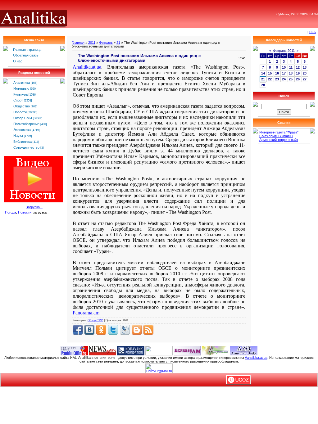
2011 (91, 42)
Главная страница (27, 50)
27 (305, 79)
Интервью (21, 88)
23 (277, 79)
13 (305, 67)
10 (284, 67)
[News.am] (102, 350)
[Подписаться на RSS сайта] (148, 330)
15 (270, 73)
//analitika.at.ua (256, 357)
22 (270, 79)
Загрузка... (34, 207)
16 (277, 73)
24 (284, 79)
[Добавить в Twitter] (113, 330)
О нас (17, 61)
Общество (21, 106)
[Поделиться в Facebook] (78, 330)
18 (291, 73)
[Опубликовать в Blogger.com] (137, 330)
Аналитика (21, 82)
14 (263, 73)
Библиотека (22, 141)
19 (298, 73)
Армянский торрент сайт (278, 140)
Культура (20, 94)
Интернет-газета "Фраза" (278, 132)
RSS (312, 32)
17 (284, 73)
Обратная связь (26, 55)
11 (291, 67)
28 (263, 85)
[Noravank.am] (130, 350)
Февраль (106, 42)
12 (298, 67)
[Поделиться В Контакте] (89, 330)
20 (305, 73)
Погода (10, 212)
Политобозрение (26, 124)
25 (291, 79)
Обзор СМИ (22, 118)
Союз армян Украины (276, 136)
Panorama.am (86, 312)
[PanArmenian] (74, 350)
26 (298, 79)
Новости (20, 112)
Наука (18, 136)
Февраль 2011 (284, 50)
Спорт (18, 100)
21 (118, 42)
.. (87, 67)
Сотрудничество (26, 147)
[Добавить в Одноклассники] (101, 330)
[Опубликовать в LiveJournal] (125, 330)
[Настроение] (215, 350)
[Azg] (243, 350)
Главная (78, 42)
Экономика (22, 130)
